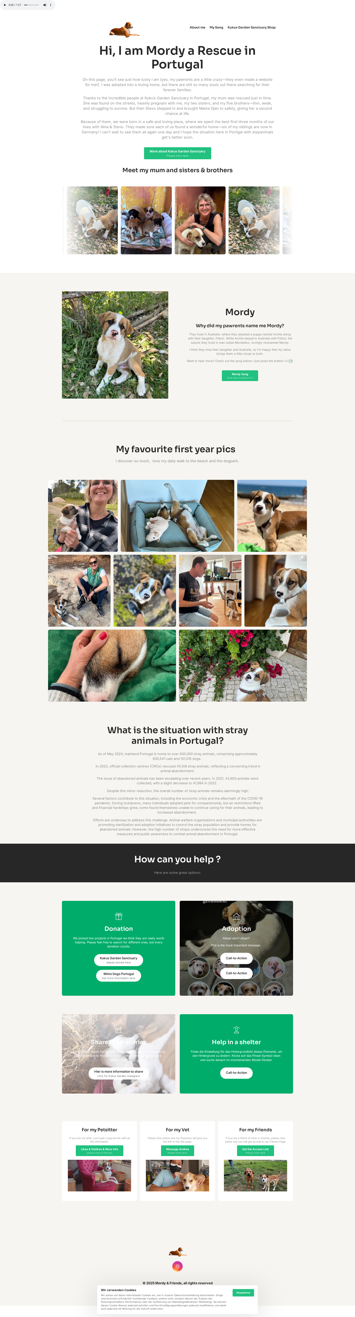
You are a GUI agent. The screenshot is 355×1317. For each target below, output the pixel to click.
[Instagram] (177, 1266)
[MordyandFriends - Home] (124, 28)
